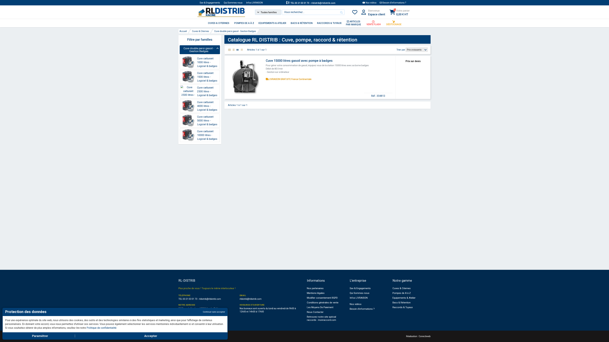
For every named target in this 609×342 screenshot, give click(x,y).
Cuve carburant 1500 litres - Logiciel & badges (207, 77)
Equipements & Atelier (404, 297)
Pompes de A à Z (402, 293)
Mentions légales (315, 293)
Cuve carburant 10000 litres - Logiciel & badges (207, 135)
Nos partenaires (315, 288)
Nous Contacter (315, 312)
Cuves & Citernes (200, 31)
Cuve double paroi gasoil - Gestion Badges (235, 31)
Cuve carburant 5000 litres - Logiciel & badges (207, 120)
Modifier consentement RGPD (322, 297)
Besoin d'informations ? (394, 3)
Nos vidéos (371, 3)
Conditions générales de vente (322, 302)
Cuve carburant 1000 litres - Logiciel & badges (207, 62)
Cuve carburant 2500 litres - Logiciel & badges (207, 91)
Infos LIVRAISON (254, 3)
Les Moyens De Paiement (320, 307)
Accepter (150, 335)
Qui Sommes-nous (233, 3)
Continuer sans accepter (214, 312)
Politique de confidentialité (101, 327)
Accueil (183, 31)
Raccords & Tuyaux (403, 307)
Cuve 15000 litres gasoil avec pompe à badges (299, 60)
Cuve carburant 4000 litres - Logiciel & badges (207, 106)
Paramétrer (40, 335)
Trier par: (401, 49)
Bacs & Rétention (402, 302)
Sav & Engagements (210, 3)
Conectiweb (425, 336)
